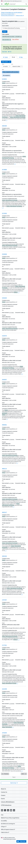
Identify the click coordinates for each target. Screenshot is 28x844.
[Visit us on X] (5, 810)
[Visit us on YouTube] (11, 810)
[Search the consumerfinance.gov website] (26, 4)
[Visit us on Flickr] (14, 810)
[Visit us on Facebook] (2, 810)
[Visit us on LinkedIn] (8, 810)
